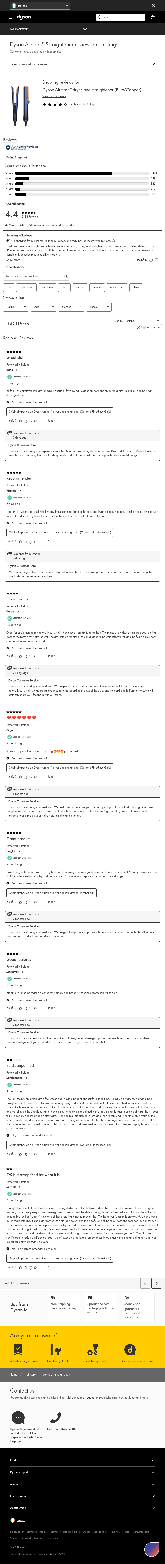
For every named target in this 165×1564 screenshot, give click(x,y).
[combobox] (40, 6)
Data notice (52, 1538)
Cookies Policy (100, 1531)
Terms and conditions (37, 1531)
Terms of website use (61, 1531)
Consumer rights (141, 1531)
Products (15, 1460)
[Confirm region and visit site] (153, 5)
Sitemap (14, 1538)
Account (15, 1484)
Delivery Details (82, 1531)
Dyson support (19, 1472)
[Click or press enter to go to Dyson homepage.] (24, 19)
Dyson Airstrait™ (19, 29)
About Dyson (18, 1508)
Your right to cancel (120, 1531)
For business (18, 1496)
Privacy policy (17, 1531)
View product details (54, 96)
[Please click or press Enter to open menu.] (10, 17)
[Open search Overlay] (120, 17)
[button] (82, 64)
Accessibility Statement (32, 1538)
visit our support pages (80, 1397)
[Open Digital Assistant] (151, 1549)
